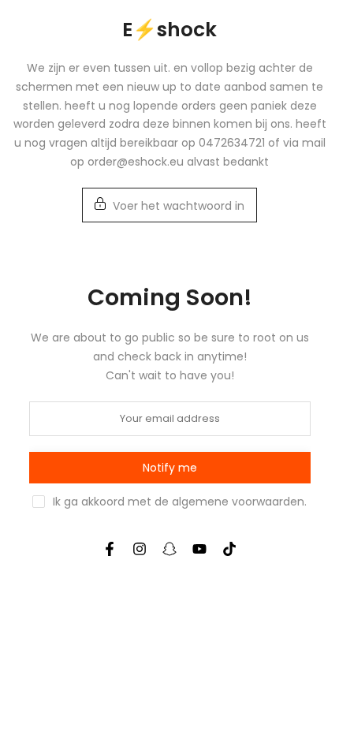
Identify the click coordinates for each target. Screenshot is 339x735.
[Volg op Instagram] (139, 548)
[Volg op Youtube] (199, 548)
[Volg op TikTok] (229, 548)
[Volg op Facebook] (109, 548)
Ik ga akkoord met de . (180, 501)
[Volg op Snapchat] (169, 548)
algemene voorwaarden (238, 501)
